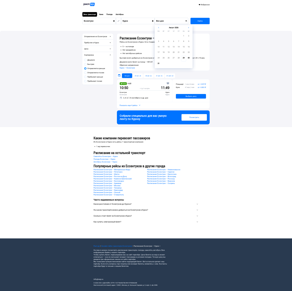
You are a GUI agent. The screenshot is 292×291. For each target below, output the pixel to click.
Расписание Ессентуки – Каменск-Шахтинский (113, 179)
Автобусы (120, 14)
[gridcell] (183, 36)
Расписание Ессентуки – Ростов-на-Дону (110, 176)
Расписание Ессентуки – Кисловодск (109, 181)
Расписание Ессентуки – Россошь (161, 179)
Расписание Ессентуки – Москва (107, 186)
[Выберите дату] (119, 75)
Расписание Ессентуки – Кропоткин (162, 174)
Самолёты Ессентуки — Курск (106, 156)
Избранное (205, 5)
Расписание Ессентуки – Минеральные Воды (112, 170)
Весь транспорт (89, 14)
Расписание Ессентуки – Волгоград (161, 176)
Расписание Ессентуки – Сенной (107, 192)
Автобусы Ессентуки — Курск (105, 162)
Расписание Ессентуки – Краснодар (108, 190)
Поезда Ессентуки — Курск (104, 159)
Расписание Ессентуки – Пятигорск (108, 172)
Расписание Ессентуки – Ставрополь (109, 195)
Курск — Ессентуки (127, 68)
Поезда (109, 14)
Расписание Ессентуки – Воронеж (161, 181)
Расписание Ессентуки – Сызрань (161, 183)
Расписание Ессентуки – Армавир (107, 183)
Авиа (101, 14)
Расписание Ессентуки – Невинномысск (163, 170)
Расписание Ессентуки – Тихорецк (108, 188)
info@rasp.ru (98, 279)
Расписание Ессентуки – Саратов (160, 172)
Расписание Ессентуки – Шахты (107, 174)
